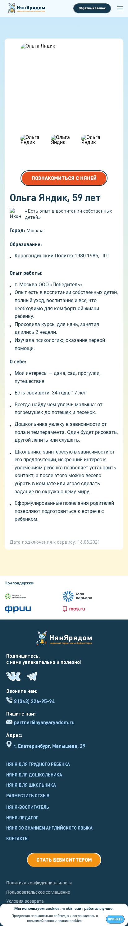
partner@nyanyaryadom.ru (44, 722)
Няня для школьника (31, 785)
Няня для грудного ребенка (38, 764)
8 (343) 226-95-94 (34, 701)
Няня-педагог (22, 817)
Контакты (17, 838)
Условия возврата (25, 901)
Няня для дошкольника (34, 774)
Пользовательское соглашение (38, 892)
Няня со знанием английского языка (49, 828)
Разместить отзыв (27, 795)
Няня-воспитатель (27, 807)
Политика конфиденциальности (39, 882)
